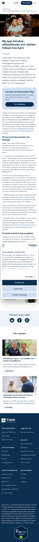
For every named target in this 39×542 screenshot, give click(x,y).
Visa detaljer (29, 276)
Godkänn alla (19, 282)
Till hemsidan (19, 104)
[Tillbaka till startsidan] (3, 3)
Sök (17, 3)
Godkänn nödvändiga (19, 295)
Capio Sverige (6, 9)
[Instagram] (27, 320)
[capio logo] (8, 420)
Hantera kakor (18, 288)
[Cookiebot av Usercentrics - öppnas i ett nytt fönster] (28, 245)
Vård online (26, 3)
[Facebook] (19, 320)
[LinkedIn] (12, 320)
